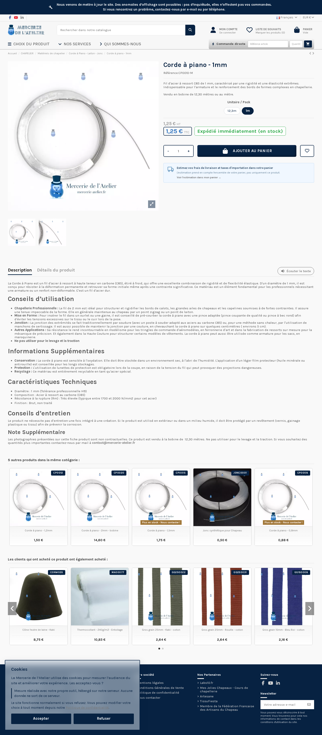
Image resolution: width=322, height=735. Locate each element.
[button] (33, 44)
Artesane (207, 696)
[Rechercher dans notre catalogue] (190, 30)
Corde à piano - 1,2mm (38, 530)
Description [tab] (20, 270)
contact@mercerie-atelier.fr (113, 443)
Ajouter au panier (252, 151)
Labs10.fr (206, 683)
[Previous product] (310, 53)
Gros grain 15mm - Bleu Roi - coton (283, 629)
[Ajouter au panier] (308, 43)
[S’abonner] (309, 704)
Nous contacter (148, 698)
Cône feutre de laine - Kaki (38, 629)
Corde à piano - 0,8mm (283, 530)
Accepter (41, 718)
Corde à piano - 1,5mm (161, 530)
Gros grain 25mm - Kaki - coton (161, 629)
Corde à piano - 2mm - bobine (99, 530)
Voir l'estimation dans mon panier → (199, 177)
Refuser (104, 718)
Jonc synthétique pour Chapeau (222, 530)
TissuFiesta (209, 701)
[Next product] (313, 53)
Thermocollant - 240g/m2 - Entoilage (100, 629)
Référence (170, 73)
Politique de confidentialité (158, 693)
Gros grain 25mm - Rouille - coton (222, 629)
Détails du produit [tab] (56, 270)
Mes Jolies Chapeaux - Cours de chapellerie (224, 689)
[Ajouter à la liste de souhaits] (307, 151)
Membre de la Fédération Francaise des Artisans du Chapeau (227, 708)
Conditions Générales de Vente (160, 688)
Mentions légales (150, 683)
